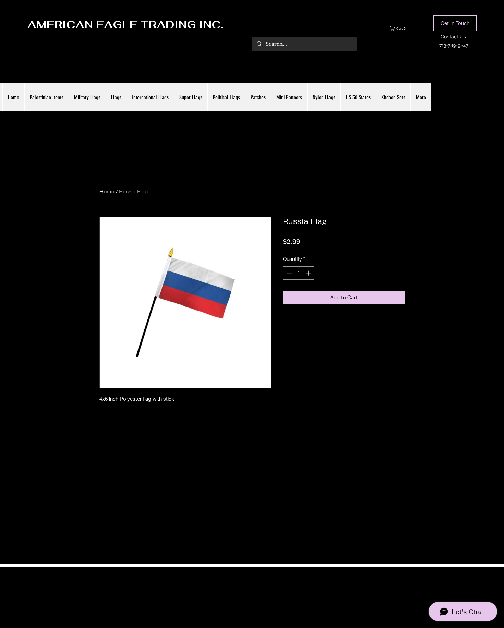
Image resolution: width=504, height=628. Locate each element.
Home (107, 191)
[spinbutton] (298, 273)
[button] (402, 28)
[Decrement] (288, 273)
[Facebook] (241, 591)
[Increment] (309, 273)
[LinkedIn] (262, 591)
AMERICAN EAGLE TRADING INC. (125, 25)
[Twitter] (252, 591)
